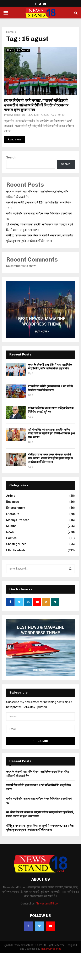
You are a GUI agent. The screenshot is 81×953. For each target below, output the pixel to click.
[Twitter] (39, 926)
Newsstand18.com (48, 903)
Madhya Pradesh (17, 520)
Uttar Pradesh (22, 50)
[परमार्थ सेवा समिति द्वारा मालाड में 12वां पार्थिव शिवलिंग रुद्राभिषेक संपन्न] (16, 391)
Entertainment (15, 507)
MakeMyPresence (51, 948)
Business (12, 501)
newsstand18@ (16, 114)
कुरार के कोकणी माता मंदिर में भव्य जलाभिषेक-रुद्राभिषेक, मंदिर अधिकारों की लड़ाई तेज (50, 366)
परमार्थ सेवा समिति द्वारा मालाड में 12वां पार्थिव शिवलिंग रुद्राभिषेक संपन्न (50, 388)
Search (11, 157)
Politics (11, 538)
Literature (12, 514)
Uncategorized (16, 544)
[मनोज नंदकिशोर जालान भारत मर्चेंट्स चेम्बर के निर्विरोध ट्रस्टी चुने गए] (16, 412)
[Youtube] (50, 926)
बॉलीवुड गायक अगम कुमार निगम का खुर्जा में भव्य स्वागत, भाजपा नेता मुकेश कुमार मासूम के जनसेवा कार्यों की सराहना (50, 458)
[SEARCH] (70, 569)
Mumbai (11, 526)
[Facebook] (28, 926)
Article (10, 495)
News (10, 50)
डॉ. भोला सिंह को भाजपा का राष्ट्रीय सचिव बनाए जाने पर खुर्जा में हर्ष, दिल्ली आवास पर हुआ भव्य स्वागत (51, 433)
